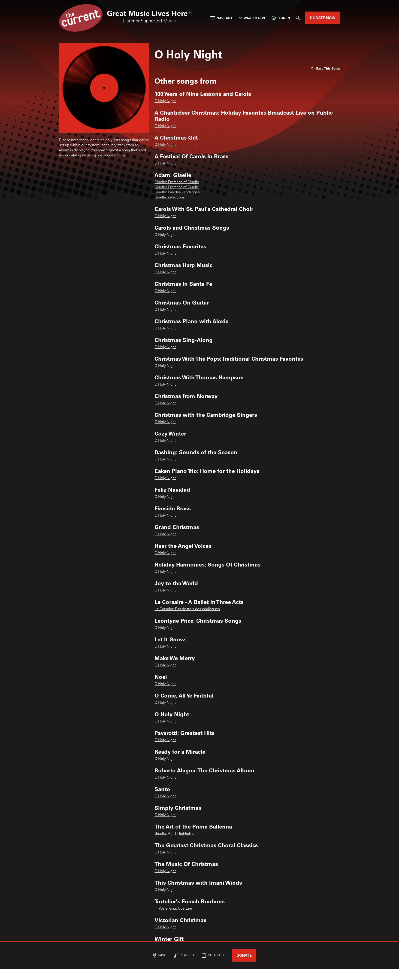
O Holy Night (165, 101)
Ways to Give (255, 18)
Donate (244, 955)
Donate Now (322, 17)
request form (114, 155)
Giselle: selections (169, 197)
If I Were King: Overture (173, 909)
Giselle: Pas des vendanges (177, 192)
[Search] (298, 18)
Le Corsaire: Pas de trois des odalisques (187, 609)
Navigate (225, 18)
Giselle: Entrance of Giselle (176, 182)
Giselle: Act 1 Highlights (174, 834)
